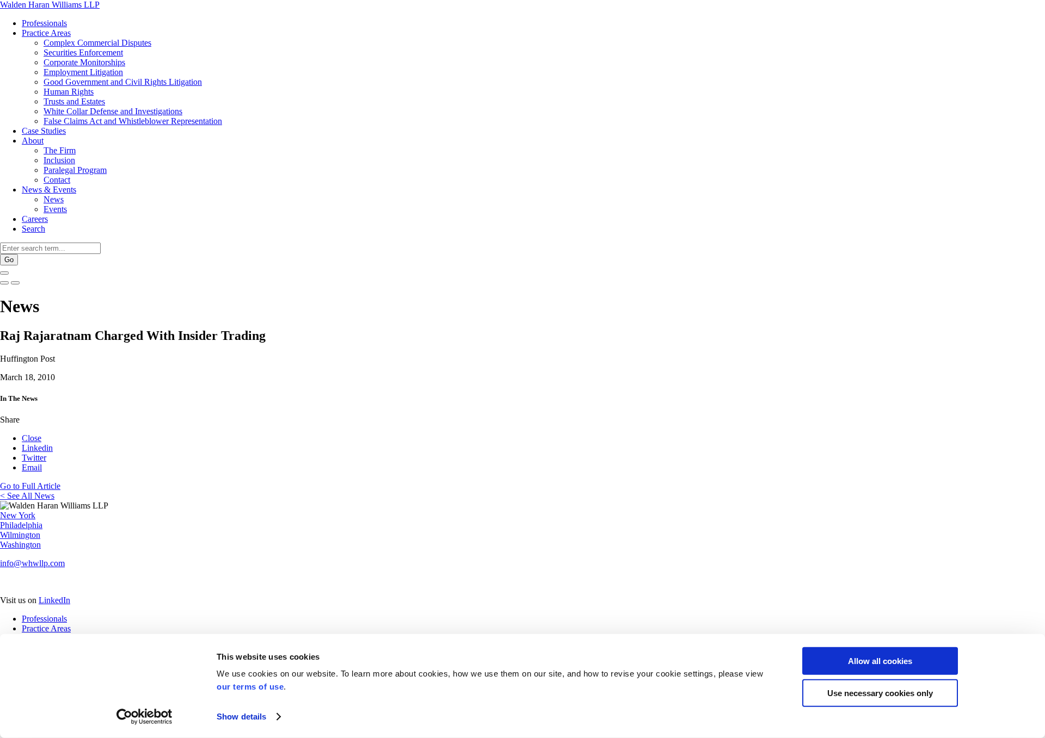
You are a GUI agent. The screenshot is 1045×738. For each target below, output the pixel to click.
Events (55, 209)
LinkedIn (54, 600)
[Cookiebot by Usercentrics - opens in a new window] (144, 717)
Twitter (34, 457)
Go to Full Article (30, 486)
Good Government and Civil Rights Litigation (123, 81)
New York (17, 515)
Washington (20, 544)
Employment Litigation (83, 72)
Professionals (44, 23)
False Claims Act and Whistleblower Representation (133, 121)
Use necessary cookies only (880, 692)
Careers (35, 219)
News (54, 199)
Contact (57, 179)
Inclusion (59, 160)
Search (33, 228)
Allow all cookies (880, 661)
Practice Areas (46, 33)
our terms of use (250, 686)
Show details (241, 716)
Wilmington (20, 534)
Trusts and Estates (74, 101)
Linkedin (37, 447)
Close (31, 438)
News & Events (49, 189)
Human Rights (69, 91)
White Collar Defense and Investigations (113, 111)
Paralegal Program (75, 170)
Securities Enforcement (83, 52)
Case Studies (44, 130)
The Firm (60, 150)
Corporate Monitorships (84, 62)
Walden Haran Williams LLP (50, 4)
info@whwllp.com (32, 563)
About (33, 140)
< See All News (27, 495)
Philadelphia (21, 525)
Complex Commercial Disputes (97, 42)
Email (32, 467)
